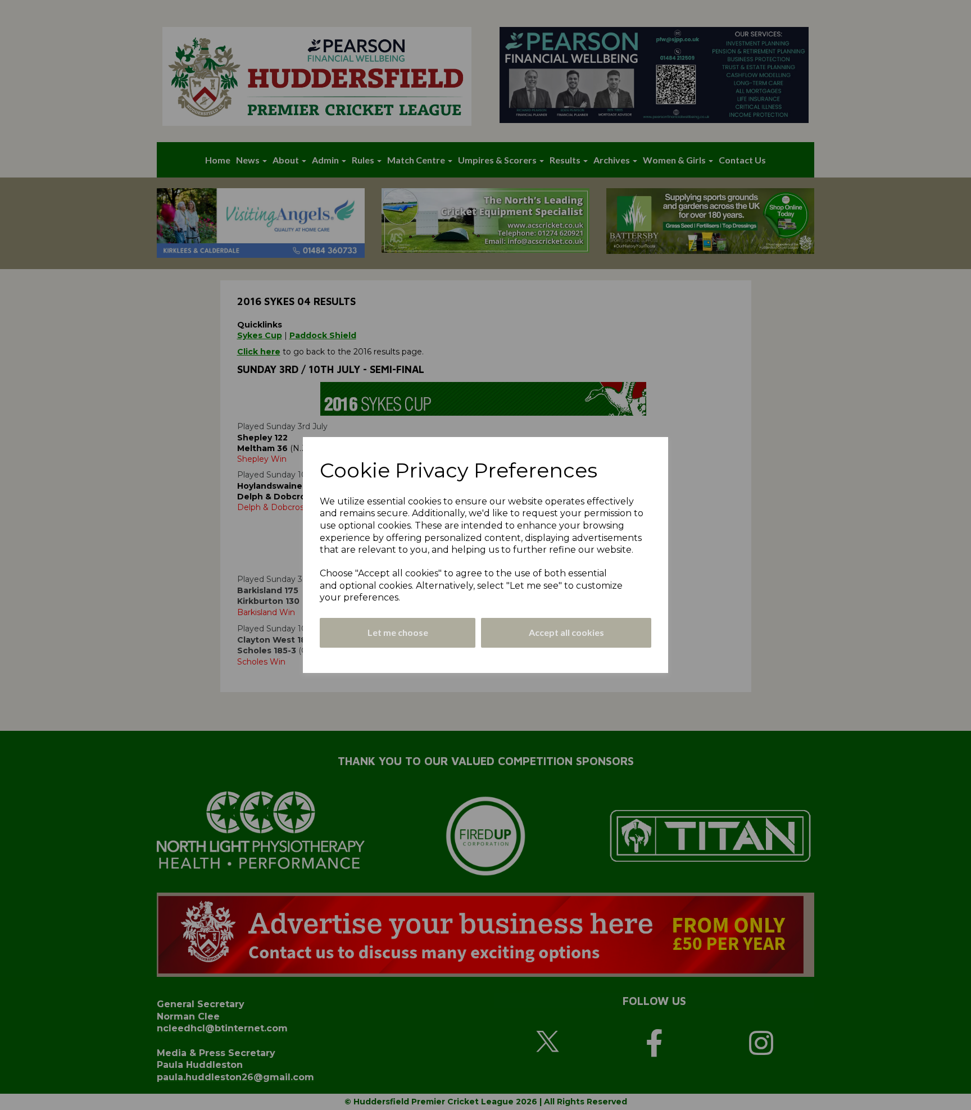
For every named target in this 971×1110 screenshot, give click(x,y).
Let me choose (397, 632)
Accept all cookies (566, 632)
